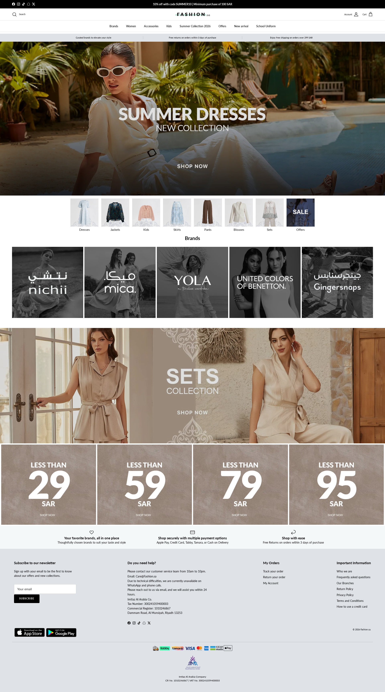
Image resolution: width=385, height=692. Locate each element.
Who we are (344, 571)
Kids (169, 26)
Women (131, 26)
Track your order (273, 571)
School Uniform (266, 26)
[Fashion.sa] (192, 14)
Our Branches (345, 583)
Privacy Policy (345, 595)
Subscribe (26, 598)
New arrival (241, 26)
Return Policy (345, 589)
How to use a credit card (352, 606)
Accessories (151, 26)
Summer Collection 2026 (195, 26)
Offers (222, 26)
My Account (270, 583)
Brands (113, 26)
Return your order (274, 577)
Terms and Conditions (350, 600)
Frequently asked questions (353, 577)
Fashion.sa (365, 629)
